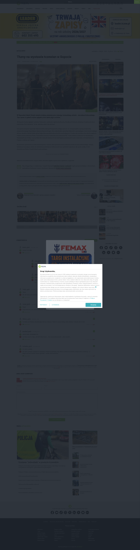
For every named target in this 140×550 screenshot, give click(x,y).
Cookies (50, 300)
